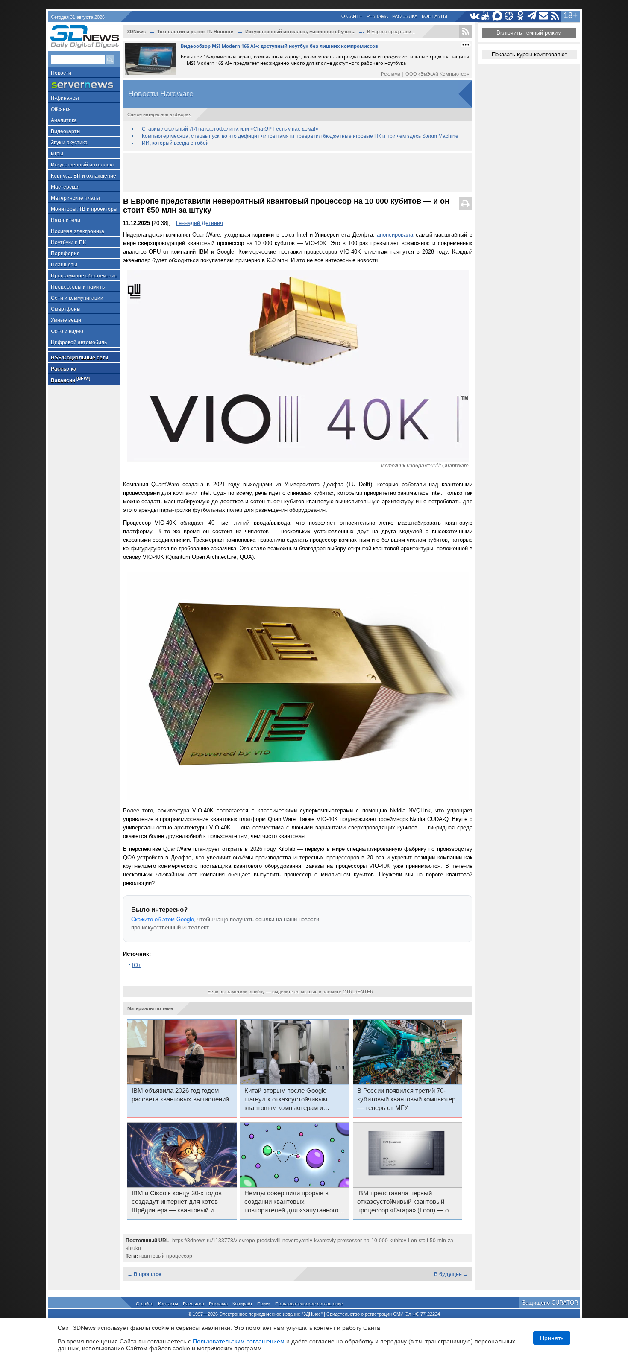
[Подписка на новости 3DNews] (543, 16)
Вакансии (70, 379)
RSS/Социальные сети (79, 358)
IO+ (136, 965)
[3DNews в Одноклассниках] (520, 16)
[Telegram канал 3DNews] (532, 16)
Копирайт (242, 1303)
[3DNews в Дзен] (509, 16)
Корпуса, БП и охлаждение (83, 176)
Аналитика (64, 120)
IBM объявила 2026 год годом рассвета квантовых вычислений (180, 1095)
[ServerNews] (84, 85)
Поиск (263, 1303)
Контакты (434, 16)
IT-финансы (65, 98)
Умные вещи (66, 320)
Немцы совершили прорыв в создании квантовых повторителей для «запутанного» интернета (293, 1202)
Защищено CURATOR (550, 1303)
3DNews (136, 31)
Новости (61, 73)
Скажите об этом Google (162, 919)
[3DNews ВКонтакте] (474, 16)
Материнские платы (75, 198)
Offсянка (61, 109)
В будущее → (451, 1274)
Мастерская (65, 187)
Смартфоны (66, 309)
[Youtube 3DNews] (486, 16)
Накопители (65, 220)
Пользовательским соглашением (239, 1341)
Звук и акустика (69, 143)
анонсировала (395, 234)
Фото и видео (67, 331)
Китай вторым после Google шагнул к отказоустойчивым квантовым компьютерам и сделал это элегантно (285, 1099)
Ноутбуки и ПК (68, 242)
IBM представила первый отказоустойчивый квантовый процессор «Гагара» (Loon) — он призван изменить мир (404, 1202)
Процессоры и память (78, 287)
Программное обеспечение (84, 276)
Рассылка (404, 16)
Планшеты (64, 265)
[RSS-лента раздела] (465, 31)
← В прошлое (144, 1274)
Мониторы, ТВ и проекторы (84, 209)
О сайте (351, 16)
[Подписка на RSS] (555, 16)
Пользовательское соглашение (309, 1303)
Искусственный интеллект (82, 165)
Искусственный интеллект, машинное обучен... (300, 31)
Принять (551, 1338)
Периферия (65, 254)
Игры (57, 154)
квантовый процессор (165, 1256)
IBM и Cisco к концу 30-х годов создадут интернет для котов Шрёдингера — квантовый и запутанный (177, 1202)
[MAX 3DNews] (497, 16)
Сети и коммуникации (77, 298)
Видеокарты (66, 131)
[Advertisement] (298, 172)
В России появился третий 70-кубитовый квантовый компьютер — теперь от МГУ (406, 1099)
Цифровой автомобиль (79, 342)
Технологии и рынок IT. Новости (195, 31)
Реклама (377, 16)
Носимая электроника (77, 231)
